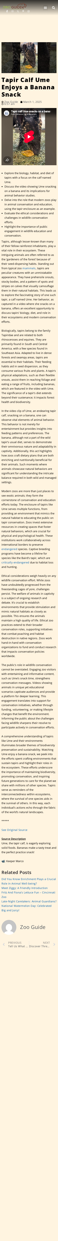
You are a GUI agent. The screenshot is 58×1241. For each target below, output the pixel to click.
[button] (45, 7)
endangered (9, 549)
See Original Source (14, 830)
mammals (29, 268)
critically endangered (15, 562)
